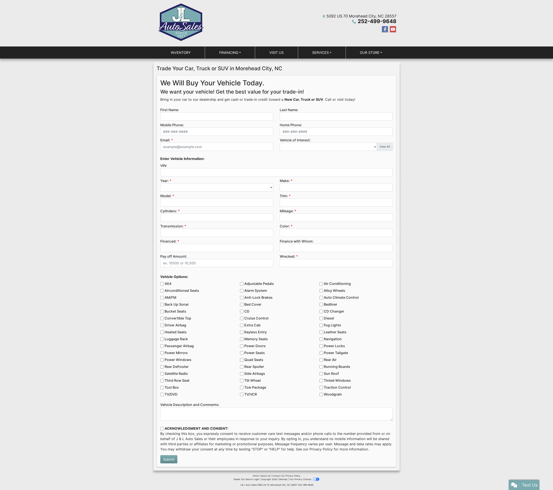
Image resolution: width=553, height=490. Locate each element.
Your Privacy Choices (300, 479)
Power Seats (254, 353)
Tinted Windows (337, 380)
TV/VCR (250, 394)
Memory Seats (256, 339)
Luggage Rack (176, 339)
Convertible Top (178, 318)
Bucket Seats (175, 311)
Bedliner (330, 304)
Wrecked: (287, 256)
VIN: (163, 165)
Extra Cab (252, 325)
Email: (165, 140)
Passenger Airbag (179, 346)
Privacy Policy (321, 449)
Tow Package (255, 387)
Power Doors (255, 346)
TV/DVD (171, 394)
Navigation (333, 339)
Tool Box (172, 387)
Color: (285, 226)
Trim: (284, 196)
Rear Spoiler (254, 366)
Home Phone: (291, 125)
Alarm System (255, 290)
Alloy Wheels (334, 290)
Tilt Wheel (252, 380)
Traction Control (337, 387)
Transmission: (172, 226)
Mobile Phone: (172, 125)
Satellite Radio (176, 373)
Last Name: (289, 110)
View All (385, 146)
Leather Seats (335, 332)
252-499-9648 (377, 21)
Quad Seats (253, 360)
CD (246, 311)
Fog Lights (332, 325)
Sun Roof (331, 373)
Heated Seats (176, 332)
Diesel (329, 318)
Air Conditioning (337, 283)
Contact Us (278, 475)
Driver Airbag (175, 325)
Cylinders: (168, 211)
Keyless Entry (255, 332)
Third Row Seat (177, 380)
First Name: (169, 110)
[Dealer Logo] (180, 23)
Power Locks (334, 346)
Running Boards (337, 366)
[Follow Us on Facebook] (385, 29)
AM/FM (170, 297)
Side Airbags (254, 373)
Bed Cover (252, 304)
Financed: (168, 241)
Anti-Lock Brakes (258, 297)
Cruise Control (256, 318)
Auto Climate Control (341, 297)
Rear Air (330, 360)
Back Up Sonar (177, 304)
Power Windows (178, 360)
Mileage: (287, 211)
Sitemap (283, 479)
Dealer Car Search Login (246, 479)
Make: (285, 181)
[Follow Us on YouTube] (393, 29)
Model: (166, 196)
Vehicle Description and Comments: (189, 404)
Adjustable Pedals (259, 283)
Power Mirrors (176, 353)
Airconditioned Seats (182, 290)
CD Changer (334, 311)
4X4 (168, 283)
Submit (169, 459)
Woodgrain (333, 394)
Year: (164, 181)
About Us (265, 475)
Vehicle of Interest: (295, 140)
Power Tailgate (336, 353)
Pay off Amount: (173, 256)
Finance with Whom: (296, 241)
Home (256, 475)
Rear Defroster (177, 366)
